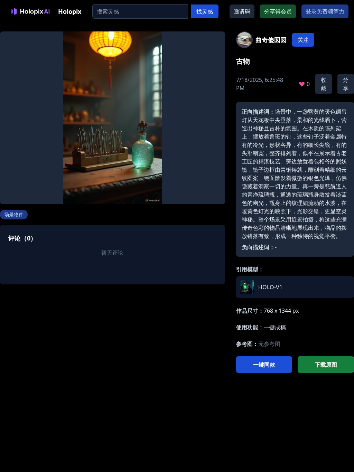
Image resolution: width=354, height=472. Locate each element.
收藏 (323, 84)
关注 (303, 40)
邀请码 (242, 11)
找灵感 (204, 11)
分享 (345, 84)
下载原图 (326, 364)
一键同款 (264, 364)
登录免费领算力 (325, 11)
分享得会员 (278, 11)
